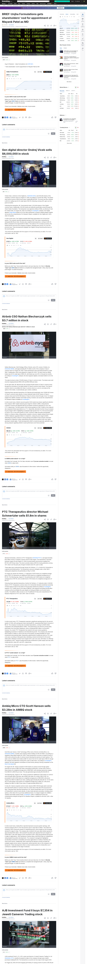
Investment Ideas (72, 5)
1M (11, 78)
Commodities (24, 5)
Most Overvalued (9, 764)
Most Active (62, 90)
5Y (18, 78)
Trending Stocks (64, 127)
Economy (43, 5)
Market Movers (63, 87)
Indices (67, 14)
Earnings (66, 5)
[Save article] (48, 25)
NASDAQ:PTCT (37, 557)
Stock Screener (43, 3)
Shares (78, 14)
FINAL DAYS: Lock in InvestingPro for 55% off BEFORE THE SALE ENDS (71, 51)
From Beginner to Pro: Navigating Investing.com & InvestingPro (69, 119)
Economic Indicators (37, 5)
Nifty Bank (62, 32)
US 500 (61, 36)
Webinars (62, 115)
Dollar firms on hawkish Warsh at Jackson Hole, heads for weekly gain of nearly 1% (71, 57)
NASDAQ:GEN (31, 196)
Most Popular (9, 5)
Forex (20, 5)
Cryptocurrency (48, 5)
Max (20, 78)
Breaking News (15, 5)
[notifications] (82, 1)
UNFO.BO (30, 64)
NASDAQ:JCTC (9, 958)
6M (14, 78)
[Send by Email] (26, 117)
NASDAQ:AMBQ (9, 753)
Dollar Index (62, 40)
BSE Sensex (62, 30)
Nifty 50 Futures (63, 34)
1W (9, 78)
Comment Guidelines (6, 136)
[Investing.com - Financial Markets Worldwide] (7, 1)
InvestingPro (35, 210)
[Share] (45, 25)
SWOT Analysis (79, 5)
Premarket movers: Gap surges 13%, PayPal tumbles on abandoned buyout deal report (71, 76)
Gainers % (68, 90)
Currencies (62, 14)
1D (7, 78)
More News (69, 81)
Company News (61, 5)
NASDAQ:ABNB (9, 369)
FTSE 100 (61, 38)
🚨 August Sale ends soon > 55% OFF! (62, 1)
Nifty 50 (61, 28)
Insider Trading (55, 5)
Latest (4, 5)
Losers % (73, 90)
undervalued (12, 212)
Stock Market (30, 5)
